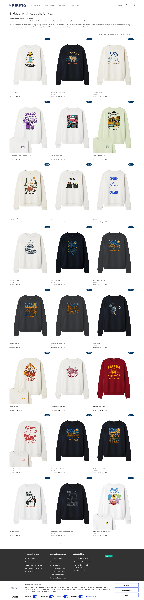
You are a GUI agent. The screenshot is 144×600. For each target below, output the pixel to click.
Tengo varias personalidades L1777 (101, 531)
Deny (126, 595)
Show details (90, 596)
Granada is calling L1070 (99, 155)
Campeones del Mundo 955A (58, 406)
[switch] (51, 596)
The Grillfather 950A (14, 531)
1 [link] (60, 544)
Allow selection (126, 590)
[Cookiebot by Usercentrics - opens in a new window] (14, 596)
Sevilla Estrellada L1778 (99, 469)
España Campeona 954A (99, 406)
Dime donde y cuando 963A (58, 92)
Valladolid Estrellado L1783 (58, 343)
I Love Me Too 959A (97, 92)
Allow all (126, 585)
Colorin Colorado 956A (98, 218)
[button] (53, 5)
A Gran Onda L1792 (14, 280)
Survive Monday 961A (56, 155)
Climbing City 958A (56, 280)
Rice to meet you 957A (56, 218)
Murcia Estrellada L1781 (15, 343)
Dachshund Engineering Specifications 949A (62, 531)
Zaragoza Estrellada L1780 (57, 469)
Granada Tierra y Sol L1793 (16, 218)
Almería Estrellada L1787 (99, 280)
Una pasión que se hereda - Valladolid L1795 (20, 155)
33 (78, 544)
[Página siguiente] (83, 544)
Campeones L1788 (14, 406)
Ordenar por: (102, 34)
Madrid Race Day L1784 (15, 469)
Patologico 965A (13, 92)
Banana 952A (96, 343)
